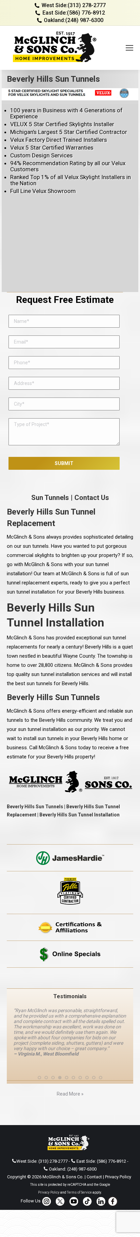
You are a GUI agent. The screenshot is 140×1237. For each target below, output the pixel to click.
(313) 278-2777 (87, 5)
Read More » (70, 1094)
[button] (39, 1077)
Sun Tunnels (50, 498)
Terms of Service (79, 1192)
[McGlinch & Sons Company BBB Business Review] (70, 978)
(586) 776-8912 (86, 12)
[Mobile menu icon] (129, 48)
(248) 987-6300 (84, 20)
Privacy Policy (118, 1176)
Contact (94, 1176)
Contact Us (91, 498)
